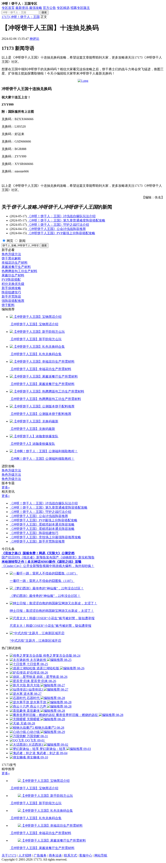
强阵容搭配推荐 (13, 300)
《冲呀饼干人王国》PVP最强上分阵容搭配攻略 (61, 233)
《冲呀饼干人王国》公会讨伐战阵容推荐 (57, 229)
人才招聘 (24, 855)
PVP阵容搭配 (11, 279)
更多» (6, 487)
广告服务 (40, 855)
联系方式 (70, 855)
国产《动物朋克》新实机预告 (73, 557)
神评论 (34, 38)
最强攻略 (35, 7)
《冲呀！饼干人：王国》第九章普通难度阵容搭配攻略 (66, 220)
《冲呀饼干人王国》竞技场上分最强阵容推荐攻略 (45, 537)
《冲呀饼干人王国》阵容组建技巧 (34, 533)
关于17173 (9, 855)
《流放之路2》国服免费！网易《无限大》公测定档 (38, 553)
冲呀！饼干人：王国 (25, 17)
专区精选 (63, 7)
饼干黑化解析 (11, 258)
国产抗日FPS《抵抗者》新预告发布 (27, 557)
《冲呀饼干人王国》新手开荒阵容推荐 (37, 541)
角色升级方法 (11, 254)
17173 (6, 17)
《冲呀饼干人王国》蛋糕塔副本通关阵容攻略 (42, 524)
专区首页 (8, 7)
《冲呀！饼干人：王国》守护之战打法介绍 (58, 224)
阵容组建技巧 (11, 292)
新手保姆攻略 (11, 288)
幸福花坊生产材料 (15, 262)
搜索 (44, 12)
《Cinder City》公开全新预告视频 (25, 566)
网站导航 (100, 855)
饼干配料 (8, 305)
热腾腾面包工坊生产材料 (19, 271)
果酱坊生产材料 (13, 275)
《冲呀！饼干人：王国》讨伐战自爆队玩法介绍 (62, 216)
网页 (10, 241)
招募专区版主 (80, 7)
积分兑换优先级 (13, 284)
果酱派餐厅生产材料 (16, 267)
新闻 (22, 241)
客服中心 (85, 855)
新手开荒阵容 (11, 296)
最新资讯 (21, 7)
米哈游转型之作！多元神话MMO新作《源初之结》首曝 (41, 561)
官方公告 (49, 7)
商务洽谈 (55, 855)
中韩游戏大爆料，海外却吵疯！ (71, 566)
